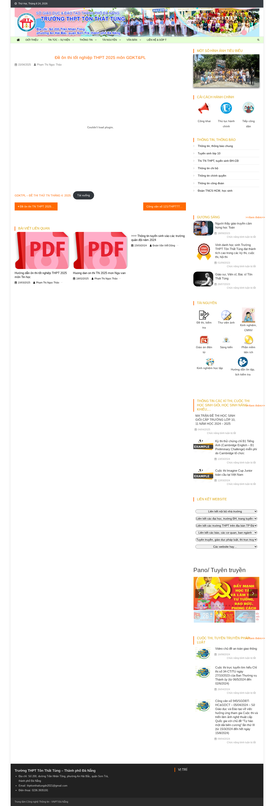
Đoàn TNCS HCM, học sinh (215, 190)
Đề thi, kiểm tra (204, 325)
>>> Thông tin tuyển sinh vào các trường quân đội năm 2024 (158, 238)
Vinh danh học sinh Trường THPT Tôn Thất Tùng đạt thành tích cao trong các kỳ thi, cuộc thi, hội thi (235, 251)
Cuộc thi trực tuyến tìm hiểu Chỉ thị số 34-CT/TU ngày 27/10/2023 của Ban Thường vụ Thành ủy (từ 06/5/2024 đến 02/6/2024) (236, 675)
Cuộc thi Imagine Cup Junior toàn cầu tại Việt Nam (233, 472)
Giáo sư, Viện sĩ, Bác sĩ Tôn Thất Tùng (233, 276)
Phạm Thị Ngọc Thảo (49, 64)
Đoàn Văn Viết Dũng (164, 245)
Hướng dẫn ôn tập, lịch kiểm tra (243, 372)
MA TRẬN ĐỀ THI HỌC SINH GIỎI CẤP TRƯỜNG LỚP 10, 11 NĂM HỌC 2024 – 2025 (215, 419)
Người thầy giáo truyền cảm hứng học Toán (233, 225)
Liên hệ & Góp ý (156, 39)
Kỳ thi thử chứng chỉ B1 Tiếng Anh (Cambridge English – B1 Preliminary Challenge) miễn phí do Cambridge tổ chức (236, 447)
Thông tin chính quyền (212, 175)
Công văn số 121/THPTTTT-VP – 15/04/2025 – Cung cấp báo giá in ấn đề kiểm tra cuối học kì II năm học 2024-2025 (166, 206)
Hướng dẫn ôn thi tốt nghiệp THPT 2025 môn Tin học (41, 275)
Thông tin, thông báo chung (215, 146)
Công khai (204, 121)
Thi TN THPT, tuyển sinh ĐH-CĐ (218, 160)
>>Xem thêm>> (255, 217)
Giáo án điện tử (204, 350)
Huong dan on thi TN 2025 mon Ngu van (99, 273)
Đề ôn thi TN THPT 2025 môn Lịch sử (39, 206)
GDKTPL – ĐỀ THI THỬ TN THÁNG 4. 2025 (43, 195)
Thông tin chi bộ (208, 168)
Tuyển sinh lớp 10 (209, 153)
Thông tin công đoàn (211, 183)
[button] (253, 70)
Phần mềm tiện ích (248, 350)
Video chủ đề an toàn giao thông (236, 648)
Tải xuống (83, 195)
